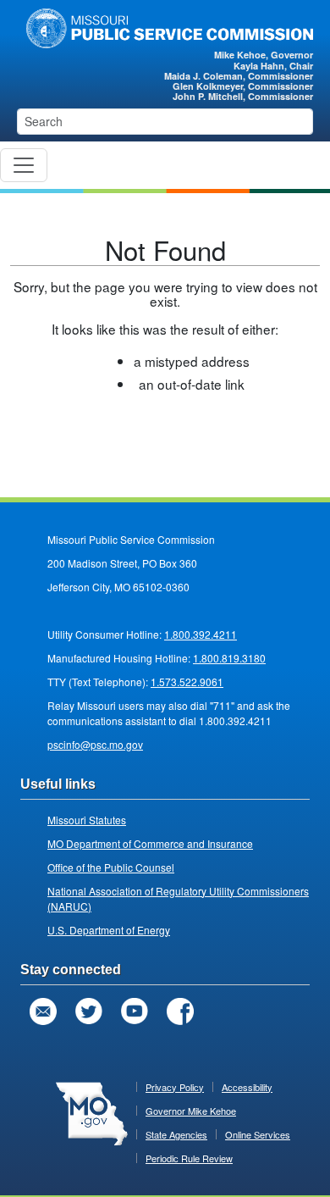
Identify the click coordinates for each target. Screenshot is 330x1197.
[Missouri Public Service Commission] (165, 26)
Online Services (257, 1134)
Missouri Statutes (86, 819)
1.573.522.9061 (187, 681)
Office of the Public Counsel (110, 867)
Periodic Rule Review (189, 1158)
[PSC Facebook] (180, 1011)
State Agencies (176, 1134)
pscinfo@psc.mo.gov (95, 744)
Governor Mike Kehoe (191, 1110)
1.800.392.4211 (200, 634)
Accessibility (247, 1087)
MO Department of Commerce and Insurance (150, 843)
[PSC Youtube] (134, 1011)
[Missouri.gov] (92, 1112)
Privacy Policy (175, 1087)
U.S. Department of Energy (108, 930)
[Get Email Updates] (43, 1011)
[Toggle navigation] (23, 165)
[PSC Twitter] (88, 1011)
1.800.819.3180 (229, 658)
